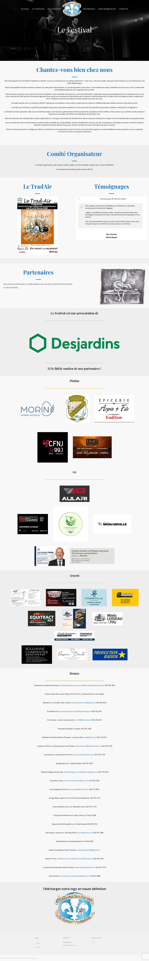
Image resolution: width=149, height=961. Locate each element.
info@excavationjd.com (83, 711)
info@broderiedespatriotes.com (92, 685)
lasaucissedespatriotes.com (85, 867)
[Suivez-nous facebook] (93, 942)
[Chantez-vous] (71, 8)
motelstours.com (63, 859)
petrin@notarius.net (85, 833)
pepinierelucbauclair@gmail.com (83, 703)
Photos (38, 947)
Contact (123, 9)
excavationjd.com (67, 711)
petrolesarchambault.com (83, 755)
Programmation (107, 9)
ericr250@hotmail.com (82, 720)
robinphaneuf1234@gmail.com (88, 850)
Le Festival (38, 9)
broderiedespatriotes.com (70, 685)
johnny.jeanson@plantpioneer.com (88, 746)
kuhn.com (67, 781)
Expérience (89, 9)
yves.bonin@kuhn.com (80, 781)
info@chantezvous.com (69, 945)
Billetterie (54, 9)
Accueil (25, 9)
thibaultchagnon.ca (71, 772)
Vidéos (38, 943)
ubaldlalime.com (90, 737)
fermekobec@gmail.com (80, 876)
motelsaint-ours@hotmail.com (81, 859)
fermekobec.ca (65, 876)
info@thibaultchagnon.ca (88, 772)
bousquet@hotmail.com (80, 789)
